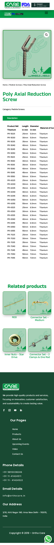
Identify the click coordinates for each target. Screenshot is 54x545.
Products (16, 434)
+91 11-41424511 (12, 476)
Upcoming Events (20, 444)
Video (15, 449)
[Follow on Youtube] (15, 410)
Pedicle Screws (15, 85)
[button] (46, 34)
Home (5, 85)
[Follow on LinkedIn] (21, 410)
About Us (16, 439)
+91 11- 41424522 (13, 480)
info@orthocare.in (14, 495)
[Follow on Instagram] (9, 410)
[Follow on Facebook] (4, 410)
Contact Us (17, 454)
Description (12, 118)
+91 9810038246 (12, 472)
